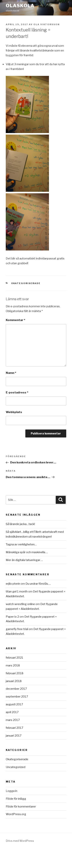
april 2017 (12, 712)
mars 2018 (13, 665)
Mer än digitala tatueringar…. (24, 560)
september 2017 (17, 696)
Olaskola (20, 5)
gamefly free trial (17, 629)
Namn (11, 373)
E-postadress (17, 392)
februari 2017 (14, 728)
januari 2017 (14, 735)
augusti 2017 (14, 704)
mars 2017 (13, 720)
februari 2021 (14, 657)
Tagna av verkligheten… (21, 544)
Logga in (11, 791)
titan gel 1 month (17, 591)
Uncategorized (15, 767)
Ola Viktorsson (46, 24)
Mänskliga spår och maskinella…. (27, 552)
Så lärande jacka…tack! (20, 524)
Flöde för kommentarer (21, 806)
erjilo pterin (13, 583)
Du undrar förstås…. (38, 583)
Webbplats (14, 412)
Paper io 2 (12, 616)
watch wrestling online (20, 604)
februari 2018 (14, 673)
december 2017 (16, 688)
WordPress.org (16, 814)
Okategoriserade (26, 283)
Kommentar (15, 320)
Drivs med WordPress (20, 840)
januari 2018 (14, 681)
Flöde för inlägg (16, 798)
